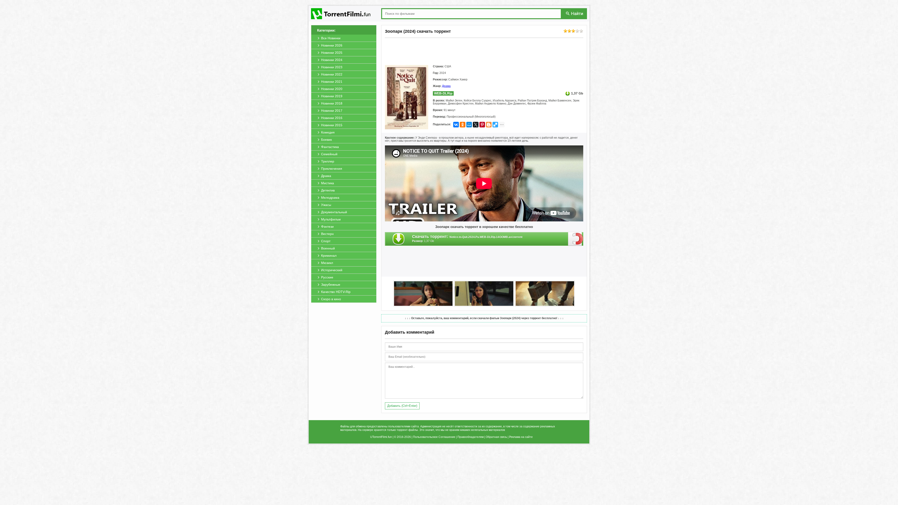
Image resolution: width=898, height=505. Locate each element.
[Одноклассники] (462, 124)
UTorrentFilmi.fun (381, 437)
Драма (446, 86)
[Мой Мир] (469, 124)
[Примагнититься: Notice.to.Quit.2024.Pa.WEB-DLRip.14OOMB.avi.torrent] (575, 238)
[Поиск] (575, 13)
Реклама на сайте (521, 437)
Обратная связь (496, 437)
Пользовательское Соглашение (434, 437)
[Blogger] (489, 124)
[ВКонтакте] (456, 124)
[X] (475, 124)
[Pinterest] (482, 124)
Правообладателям (470, 437)
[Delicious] (495, 124)
